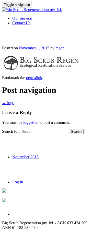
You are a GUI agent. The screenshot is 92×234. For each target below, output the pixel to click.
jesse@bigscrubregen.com (23, 196)
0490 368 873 (13, 205)
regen (59, 48)
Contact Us (21, 23)
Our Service (22, 18)
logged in (30, 122)
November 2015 (25, 157)
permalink (34, 77)
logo (8, 103)
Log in (17, 182)
